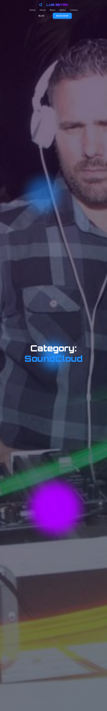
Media (63, 10)
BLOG (41, 15)
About (43, 10)
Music (52, 10)
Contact (74, 10)
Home (32, 10)
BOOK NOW (62, 15)
